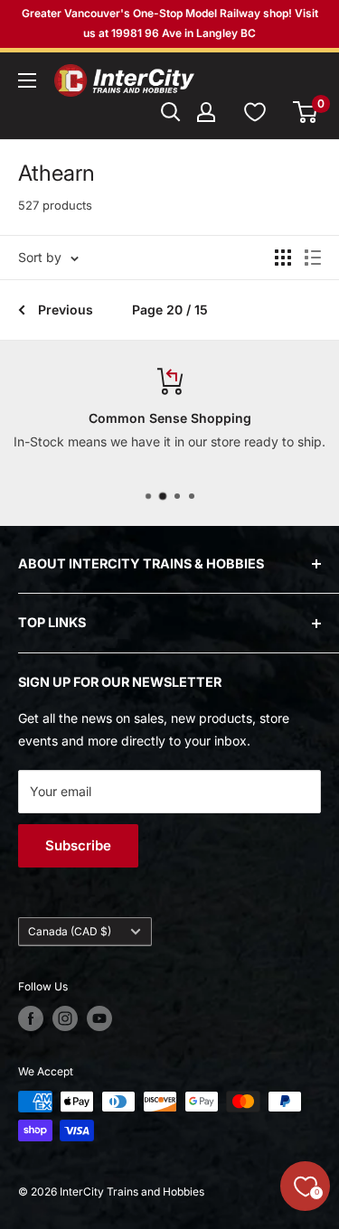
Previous (65, 309)
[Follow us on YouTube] (99, 1018)
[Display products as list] (313, 257)
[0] (306, 112)
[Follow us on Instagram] (65, 1018)
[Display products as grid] (283, 257)
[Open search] (171, 112)
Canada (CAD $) (69, 931)
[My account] (206, 112)
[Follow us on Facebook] (30, 1018)
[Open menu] (27, 80)
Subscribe (78, 845)
